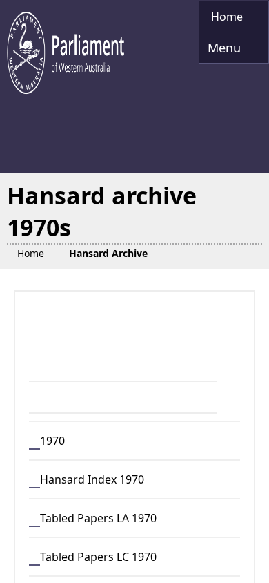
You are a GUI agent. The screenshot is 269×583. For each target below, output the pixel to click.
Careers (197, 560)
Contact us (120, 560)
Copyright (57, 529)
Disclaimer (171, 512)
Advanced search (89, 370)
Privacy (96, 512)
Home (33, 512)
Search (78, 338)
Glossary (41, 560)
